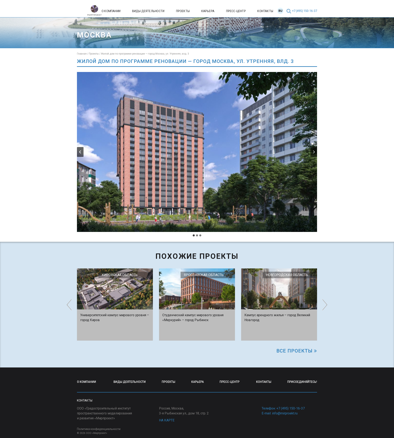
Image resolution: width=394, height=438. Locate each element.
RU (280, 11)
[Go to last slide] (80, 152)
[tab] (194, 235)
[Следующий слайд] (313, 152)
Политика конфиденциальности (98, 429)
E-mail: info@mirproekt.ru (280, 413)
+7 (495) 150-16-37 (304, 11)
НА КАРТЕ (166, 420)
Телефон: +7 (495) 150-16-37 (283, 408)
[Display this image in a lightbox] (197, 152)
